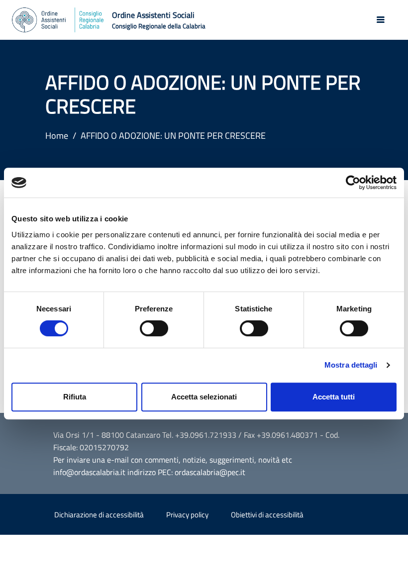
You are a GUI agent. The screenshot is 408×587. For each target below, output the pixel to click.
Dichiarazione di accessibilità (99, 514)
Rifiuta (74, 396)
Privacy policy (187, 514)
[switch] (154, 328)
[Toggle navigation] (380, 19)
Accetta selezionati (204, 396)
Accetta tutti (333, 396)
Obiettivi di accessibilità (267, 514)
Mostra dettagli (351, 365)
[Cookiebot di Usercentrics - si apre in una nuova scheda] (353, 182)
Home (56, 135)
